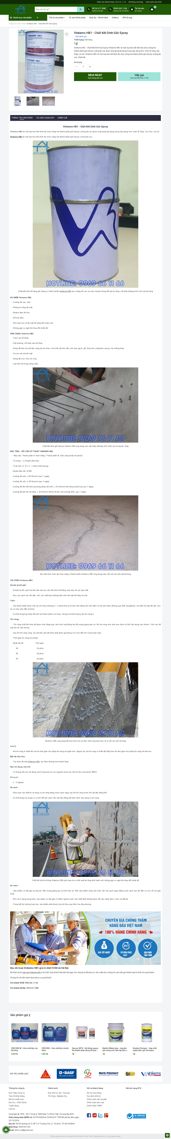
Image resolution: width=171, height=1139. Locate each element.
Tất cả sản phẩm (56, 18)
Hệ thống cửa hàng (136, 2)
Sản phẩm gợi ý (20, 1015)
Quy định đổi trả (93, 1096)
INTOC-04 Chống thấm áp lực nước (29, 1128)
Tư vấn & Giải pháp (77, 18)
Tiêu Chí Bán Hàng (17, 1096)
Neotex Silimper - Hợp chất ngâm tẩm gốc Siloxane (145, 1049)
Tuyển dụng (14, 1106)
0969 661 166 (120, 8)
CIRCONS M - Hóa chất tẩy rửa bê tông (24, 1049)
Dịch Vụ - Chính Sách (98, 18)
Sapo (119, 1136)
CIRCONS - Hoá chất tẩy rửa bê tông (55, 1049)
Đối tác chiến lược (16, 1099)
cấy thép (148, 131)
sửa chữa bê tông (29, 359)
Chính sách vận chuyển (97, 1099)
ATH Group (127, 18)
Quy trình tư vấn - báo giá (59, 1093)
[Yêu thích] (66, 34)
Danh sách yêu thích (154, 2)
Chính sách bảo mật (95, 1102)
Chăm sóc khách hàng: (111, 2)
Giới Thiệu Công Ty (17, 1093)
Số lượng (78, 62)
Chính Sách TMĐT (94, 1106)
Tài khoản (139, 8)
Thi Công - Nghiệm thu (57, 1096)
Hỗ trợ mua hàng (94, 1093)
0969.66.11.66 (31, 983)
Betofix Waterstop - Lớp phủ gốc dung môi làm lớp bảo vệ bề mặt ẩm (115, 1049)
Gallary (115, 18)
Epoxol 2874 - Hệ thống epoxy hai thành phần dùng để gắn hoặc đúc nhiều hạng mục (85, 1049)
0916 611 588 (99, 8)
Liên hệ (12, 1109)
